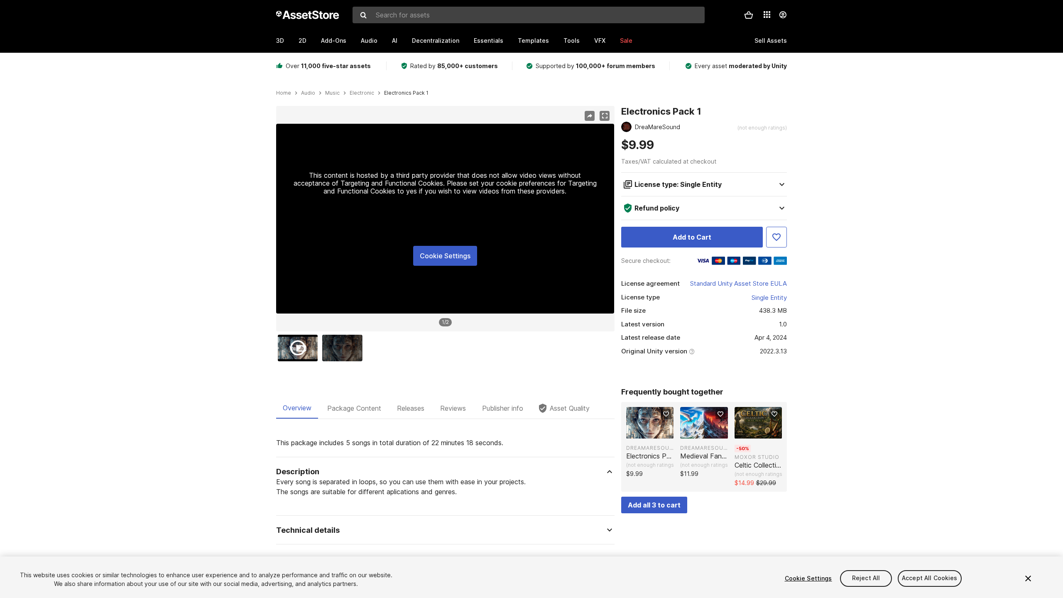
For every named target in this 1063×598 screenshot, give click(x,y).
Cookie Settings (445, 256)
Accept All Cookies (930, 578)
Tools (571, 40)
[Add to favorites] (666, 414)
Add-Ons (333, 40)
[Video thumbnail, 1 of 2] (299, 348)
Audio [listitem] (308, 93)
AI (394, 40)
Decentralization (435, 40)
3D (280, 40)
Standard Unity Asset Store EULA (738, 283)
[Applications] (767, 15)
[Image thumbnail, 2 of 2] (344, 348)
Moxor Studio (757, 457)
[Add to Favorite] (776, 237)
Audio (369, 40)
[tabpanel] (445, 516)
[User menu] (783, 15)
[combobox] (529, 15)
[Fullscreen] (605, 116)
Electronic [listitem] (362, 93)
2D (302, 40)
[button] (749, 15)
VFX (599, 40)
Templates (533, 40)
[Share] (590, 116)
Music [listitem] (332, 93)
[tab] (297, 408)
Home (283, 93)
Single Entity (769, 297)
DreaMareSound (650, 448)
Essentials (488, 40)
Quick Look (654, 431)
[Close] (1028, 578)
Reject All (866, 578)
